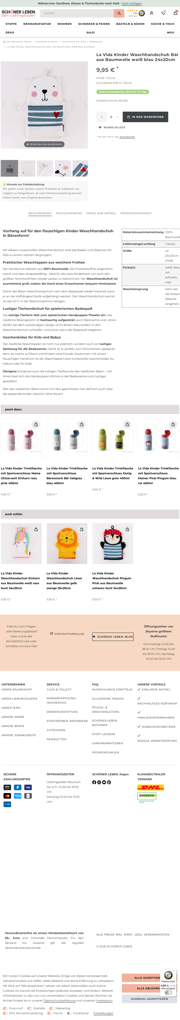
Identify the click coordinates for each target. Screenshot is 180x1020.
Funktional (81, 1013)
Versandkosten (127, 136)
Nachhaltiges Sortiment (157, 703)
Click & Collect (59, 689)
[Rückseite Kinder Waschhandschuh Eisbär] (27, 169)
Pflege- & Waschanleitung (106, 709)
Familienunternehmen (156, 717)
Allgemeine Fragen (108, 698)
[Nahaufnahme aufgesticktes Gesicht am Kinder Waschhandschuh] (63, 169)
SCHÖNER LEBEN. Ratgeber (105, 723)
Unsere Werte (13, 726)
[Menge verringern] (117, 117)
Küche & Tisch (162, 23)
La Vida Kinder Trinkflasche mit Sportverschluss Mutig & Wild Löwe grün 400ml (112, 473)
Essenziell (16, 1008)
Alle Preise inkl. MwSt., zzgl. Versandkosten (133, 934)
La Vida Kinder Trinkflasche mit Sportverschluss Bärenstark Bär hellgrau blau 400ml (67, 476)
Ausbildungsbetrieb (158, 726)
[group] (21, 543)
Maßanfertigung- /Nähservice (62, 700)
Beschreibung (40, 213)
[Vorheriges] (3, 105)
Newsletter (56, 739)
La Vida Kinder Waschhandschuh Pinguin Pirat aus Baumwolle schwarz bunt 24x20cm (111, 581)
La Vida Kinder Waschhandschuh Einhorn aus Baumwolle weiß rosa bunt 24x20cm (20, 581)
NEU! (170, 32)
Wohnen (64, 23)
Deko (10, 32)
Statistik (39, 1008)
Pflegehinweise (69, 213)
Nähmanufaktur (37, 23)
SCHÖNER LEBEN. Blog (115, 636)
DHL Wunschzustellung (26, 1013)
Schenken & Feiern (94, 23)
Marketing (63, 1008)
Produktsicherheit (136, 213)
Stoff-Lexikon (103, 734)
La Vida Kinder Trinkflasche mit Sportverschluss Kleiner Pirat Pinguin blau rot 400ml (158, 476)
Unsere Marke (13, 717)
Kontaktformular (69, 634)
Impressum (104, 1000)
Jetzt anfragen (132, 3)
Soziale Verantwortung (157, 740)
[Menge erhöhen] (111, 117)
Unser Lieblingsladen (19, 698)
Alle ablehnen (149, 988)
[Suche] (119, 13)
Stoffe (11, 23)
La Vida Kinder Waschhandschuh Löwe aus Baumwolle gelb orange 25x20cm (64, 581)
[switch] (168, 992)
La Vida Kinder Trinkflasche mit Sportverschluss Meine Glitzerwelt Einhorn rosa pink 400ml (21, 476)
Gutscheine (56, 730)
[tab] (40, 213)
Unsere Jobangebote (18, 735)
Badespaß (96, 41)
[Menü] (174, 971)
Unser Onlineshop (16, 689)
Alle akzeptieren (149, 977)
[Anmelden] (152, 13)
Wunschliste (115, 127)
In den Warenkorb (148, 116)
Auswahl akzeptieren (149, 998)
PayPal (58, 1013)
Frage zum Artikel (101, 213)
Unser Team (10, 707)
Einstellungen (103, 1013)
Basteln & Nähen (130, 23)
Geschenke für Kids (74, 41)
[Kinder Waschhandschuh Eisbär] (9, 169)
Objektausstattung (62, 711)
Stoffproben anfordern (67, 721)
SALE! (90, 32)
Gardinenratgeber (107, 743)
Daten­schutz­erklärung (59, 1000)
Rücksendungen (105, 752)
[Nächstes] (85, 105)
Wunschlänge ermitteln (112, 689)
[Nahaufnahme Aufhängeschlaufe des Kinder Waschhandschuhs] (45, 169)
